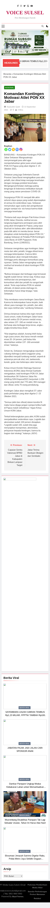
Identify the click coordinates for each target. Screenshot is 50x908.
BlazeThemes (17, 896)
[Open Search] (43, 26)
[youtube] (32, 6)
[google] (28, 6)
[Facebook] (17, 149)
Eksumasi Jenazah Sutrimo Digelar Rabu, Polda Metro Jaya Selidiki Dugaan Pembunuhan (25, 858)
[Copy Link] (13, 149)
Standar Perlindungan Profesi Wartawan (37, 893)
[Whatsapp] (6, 149)
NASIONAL (9, 88)
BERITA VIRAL (24, 708)
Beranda (7, 74)
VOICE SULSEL (25, 12)
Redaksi (37, 898)
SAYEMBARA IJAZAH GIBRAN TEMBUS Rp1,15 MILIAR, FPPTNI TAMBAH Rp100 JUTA (25, 715)
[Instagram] (20, 149)
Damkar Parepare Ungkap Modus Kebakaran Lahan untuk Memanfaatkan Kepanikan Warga (25, 787)
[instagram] (21, 6)
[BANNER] (25, 42)
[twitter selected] (24, 6)
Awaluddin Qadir (13, 107)
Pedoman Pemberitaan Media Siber (37, 886)
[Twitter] (9, 149)
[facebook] (18, 6)
